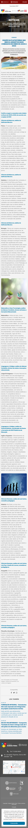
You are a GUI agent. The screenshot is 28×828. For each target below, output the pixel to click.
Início (4, 23)
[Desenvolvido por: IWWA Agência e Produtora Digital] (14, 807)
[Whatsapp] (16, 692)
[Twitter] (14, 692)
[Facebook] (11, 692)
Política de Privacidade (18, 819)
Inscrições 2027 (14, 6)
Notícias (9, 23)
